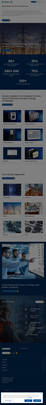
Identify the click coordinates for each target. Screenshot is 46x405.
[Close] (41, 393)
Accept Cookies (37, 400)
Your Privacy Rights (8, 400)
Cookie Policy (30, 397)
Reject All (28, 400)
